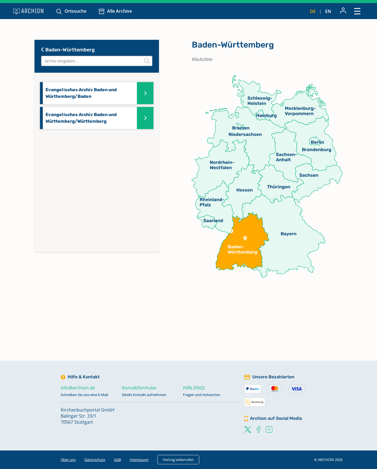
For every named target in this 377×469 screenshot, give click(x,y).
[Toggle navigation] (357, 11)
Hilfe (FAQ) (194, 388)
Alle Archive (119, 11)
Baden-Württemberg (69, 50)
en (328, 11)
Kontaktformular (139, 388)
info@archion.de (78, 388)
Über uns (68, 459)
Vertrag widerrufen (178, 459)
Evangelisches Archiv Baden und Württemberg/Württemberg (81, 118)
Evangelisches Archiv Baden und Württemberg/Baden (81, 93)
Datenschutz (94, 459)
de (313, 11)
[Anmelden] (343, 11)
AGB (117, 459)
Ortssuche (75, 11)
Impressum (139, 459)
